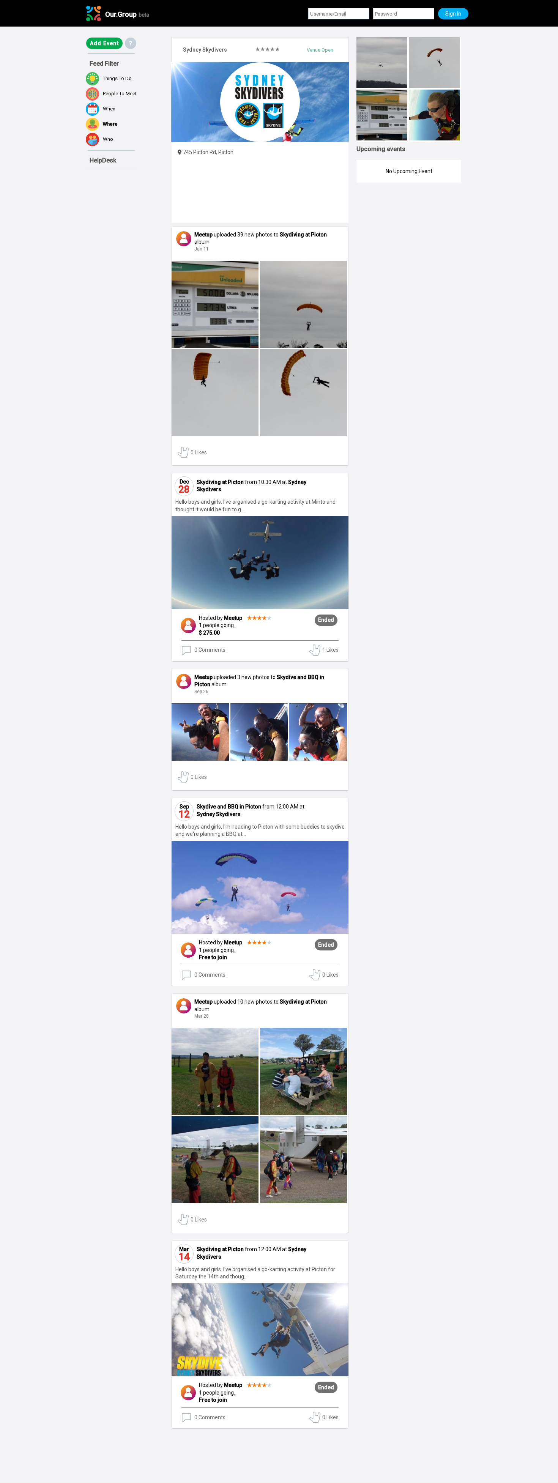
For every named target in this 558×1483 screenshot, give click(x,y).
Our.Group (127, 14)
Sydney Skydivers (219, 814)
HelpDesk (103, 160)
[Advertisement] (124, 1439)
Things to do (117, 78)
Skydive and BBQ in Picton (229, 807)
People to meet (120, 93)
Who (108, 139)
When (109, 109)
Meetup (248, 618)
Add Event (104, 43)
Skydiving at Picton (303, 235)
